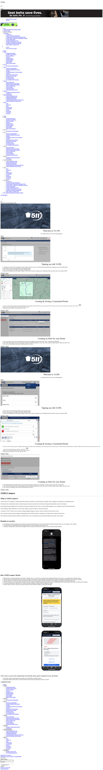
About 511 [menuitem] (8, 104)
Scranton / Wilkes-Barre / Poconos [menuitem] (13, 42)
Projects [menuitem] (5, 91)
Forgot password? (4, 768)
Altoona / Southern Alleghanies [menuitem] (13, 35)
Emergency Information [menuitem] (11, 68)
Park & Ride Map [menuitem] (10, 82)
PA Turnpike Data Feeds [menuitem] (11, 752)
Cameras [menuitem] (8, 57)
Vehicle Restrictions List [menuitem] (11, 97)
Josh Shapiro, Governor (6, 755)
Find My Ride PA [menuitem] (10, 88)
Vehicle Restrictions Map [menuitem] (11, 96)
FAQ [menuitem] (7, 106)
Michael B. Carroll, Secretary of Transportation (11, 756)
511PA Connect (6, 30)
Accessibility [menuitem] (9, 108)
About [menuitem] (4, 102)
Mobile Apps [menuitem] (9, 107)
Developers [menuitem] (6, 750)
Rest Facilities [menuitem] (9, 60)
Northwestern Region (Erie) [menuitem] (12, 40)
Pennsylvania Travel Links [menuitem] (12, 74)
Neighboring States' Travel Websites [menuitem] (14, 72)
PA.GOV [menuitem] (8, 113)
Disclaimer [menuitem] (8, 111)
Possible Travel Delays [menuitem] (11, 54)
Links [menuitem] (4, 67)
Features (12, 29)
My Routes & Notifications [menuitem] (12, 65)
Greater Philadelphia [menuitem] (10, 39)
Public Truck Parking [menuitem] (11, 63)
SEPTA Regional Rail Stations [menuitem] (13, 84)
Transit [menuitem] (4, 81)
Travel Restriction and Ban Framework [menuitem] (14, 99)
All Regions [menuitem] (8, 34)
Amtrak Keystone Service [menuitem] (12, 89)
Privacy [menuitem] (8, 109)
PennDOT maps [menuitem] (9, 77)
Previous (3, 273)
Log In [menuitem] (7, 20)
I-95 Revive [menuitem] (8, 93)
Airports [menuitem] (8, 70)
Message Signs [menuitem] (9, 58)
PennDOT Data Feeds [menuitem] (11, 751)
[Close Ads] (1, 10)
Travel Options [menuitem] (9, 87)
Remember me (5, 764)
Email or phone (4, 759)
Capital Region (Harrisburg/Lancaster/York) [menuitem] (16, 37)
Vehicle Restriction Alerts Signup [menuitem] (13, 101)
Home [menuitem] (4, 50)
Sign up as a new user (5, 767)
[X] (1, 196)
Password (3, 762)
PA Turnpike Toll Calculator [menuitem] (12, 79)
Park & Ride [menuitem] (9, 62)
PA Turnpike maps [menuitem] (10, 78)
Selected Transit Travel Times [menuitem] (12, 83)
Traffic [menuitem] (4, 52)
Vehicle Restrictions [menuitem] (7, 94)
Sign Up (11, 19)
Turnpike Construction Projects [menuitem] (13, 92)
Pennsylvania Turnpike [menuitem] (11, 76)
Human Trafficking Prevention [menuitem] (13, 69)
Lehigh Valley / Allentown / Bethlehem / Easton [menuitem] (16, 38)
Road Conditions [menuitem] (10, 55)
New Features (13, 192)
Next (2, 236)
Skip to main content (5, 7)
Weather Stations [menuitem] (10, 59)
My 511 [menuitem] (5, 64)
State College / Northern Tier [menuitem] (12, 44)
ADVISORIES (4, 195)
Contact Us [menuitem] (8, 112)
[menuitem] (54, 19)
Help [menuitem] (7, 103)
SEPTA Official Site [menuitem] (10, 86)
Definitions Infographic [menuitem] (11, 98)
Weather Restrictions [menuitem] (10, 53)
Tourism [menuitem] (8, 73)
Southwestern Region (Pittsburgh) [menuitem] (13, 43)
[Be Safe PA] (51, 14)
